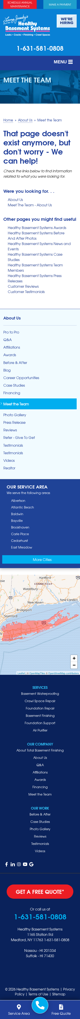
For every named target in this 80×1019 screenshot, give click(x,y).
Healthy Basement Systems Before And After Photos (36, 235)
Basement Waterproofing (40, 693)
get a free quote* (40, 891)
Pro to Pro (11, 332)
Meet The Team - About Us (30, 204)
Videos (9, 460)
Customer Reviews (23, 286)
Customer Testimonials (26, 291)
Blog (7, 370)
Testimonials (13, 445)
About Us (15, 199)
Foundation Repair (40, 708)
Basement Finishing (40, 715)
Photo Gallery (14, 415)
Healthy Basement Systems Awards (37, 227)
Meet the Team (16, 404)
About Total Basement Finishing (40, 750)
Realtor (9, 468)
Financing (11, 393)
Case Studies (14, 385)
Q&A (7, 340)
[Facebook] (6, 864)
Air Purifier (40, 730)
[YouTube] (25, 864)
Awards (9, 355)
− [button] (74, 665)
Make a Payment (60, 4)
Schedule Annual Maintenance (20, 4)
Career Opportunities (21, 378)
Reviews (10, 430)
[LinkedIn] (12, 864)
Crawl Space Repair (40, 701)
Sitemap (58, 994)
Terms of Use (38, 994)
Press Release (14, 422)
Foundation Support (40, 723)
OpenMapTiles (37, 673)
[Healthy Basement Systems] (26, 24)
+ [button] (74, 658)
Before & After (15, 362)
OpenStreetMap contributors (63, 673)
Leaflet (21, 673)
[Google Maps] (31, 864)
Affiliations (11, 347)
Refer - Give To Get (19, 437)
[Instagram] (19, 864)
